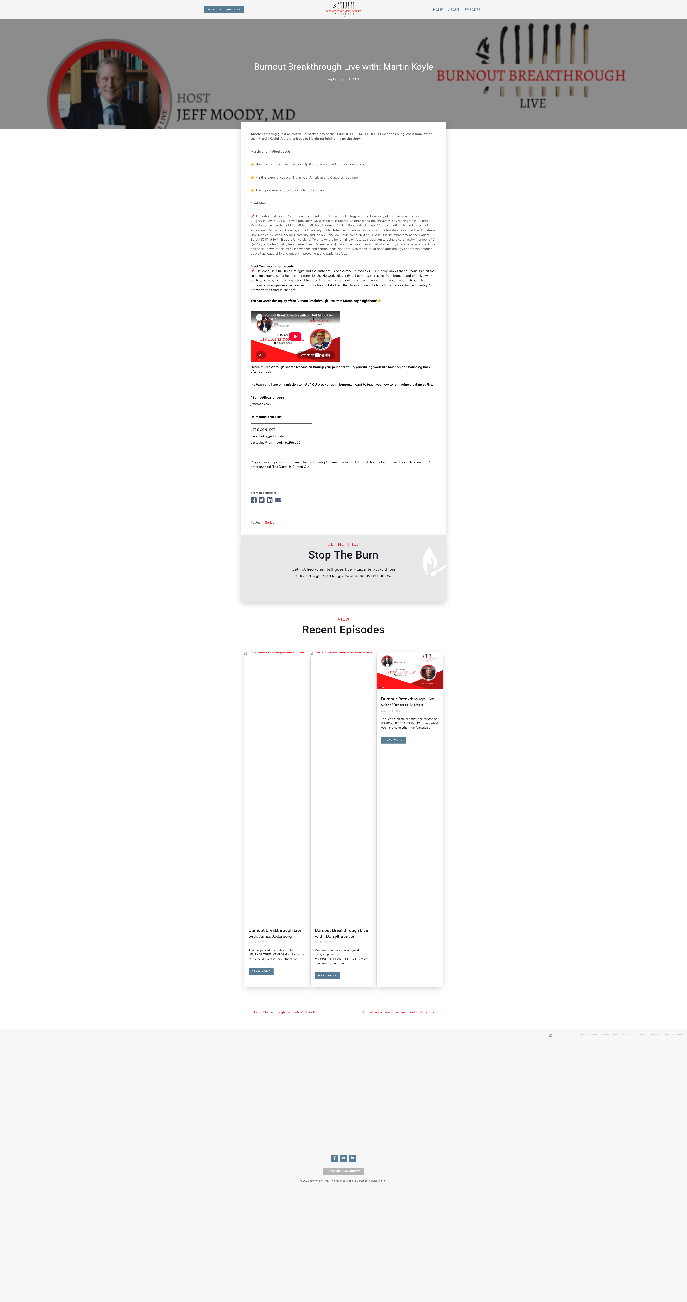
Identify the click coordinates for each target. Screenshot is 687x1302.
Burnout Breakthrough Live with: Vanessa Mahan (407, 702)
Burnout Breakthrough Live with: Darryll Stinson (341, 933)
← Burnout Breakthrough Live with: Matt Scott (282, 1012)
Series (269, 522)
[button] (224, 9)
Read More (263, 971)
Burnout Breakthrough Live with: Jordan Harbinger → (400, 1012)
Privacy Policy (378, 1180)
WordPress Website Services (349, 1180)
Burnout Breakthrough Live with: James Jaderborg (275, 933)
